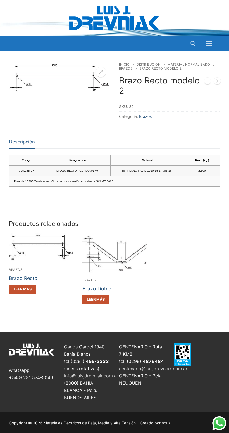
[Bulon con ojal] (217, 82)
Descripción (22, 142)
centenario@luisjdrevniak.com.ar (153, 368)
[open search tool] (192, 43)
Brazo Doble (96, 288)
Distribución (149, 64)
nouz (166, 422)
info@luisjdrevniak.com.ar (91, 376)
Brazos (125, 68)
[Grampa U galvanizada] (207, 82)
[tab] (22, 142)
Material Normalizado (189, 64)
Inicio (124, 64)
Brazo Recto (23, 278)
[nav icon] (209, 43)
